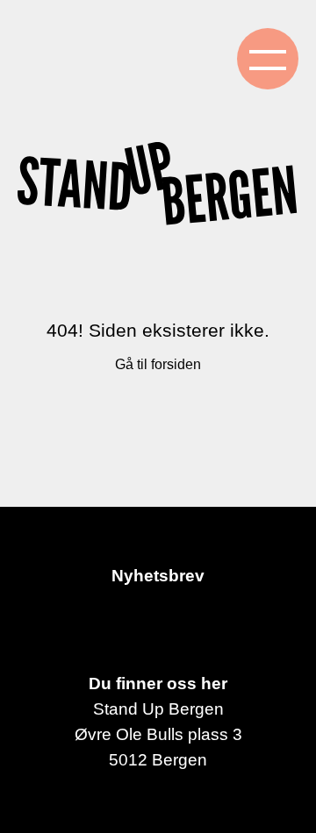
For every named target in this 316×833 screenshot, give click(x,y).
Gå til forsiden (158, 364)
